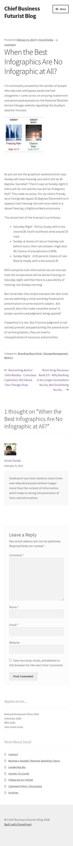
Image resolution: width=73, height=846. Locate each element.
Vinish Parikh (12, 461)
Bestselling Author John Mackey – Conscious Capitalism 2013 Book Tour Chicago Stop (20, 377)
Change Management (55, 353)
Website (14, 642)
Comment (16, 555)
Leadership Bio (17, 767)
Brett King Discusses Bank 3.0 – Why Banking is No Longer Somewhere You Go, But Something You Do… (53, 380)
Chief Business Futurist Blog (22, 12)
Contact (13, 754)
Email (14, 625)
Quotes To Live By (18, 773)
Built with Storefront (18, 824)
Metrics (8, 357)
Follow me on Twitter (20, 779)
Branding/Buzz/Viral (30, 353)
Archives (13, 792)
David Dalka (46, 39)
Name (14, 607)
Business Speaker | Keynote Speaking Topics (34, 760)
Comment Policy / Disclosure (25, 786)
